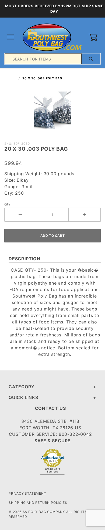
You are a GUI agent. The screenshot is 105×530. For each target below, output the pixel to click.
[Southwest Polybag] (52, 37)
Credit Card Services (52, 470)
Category (21, 386)
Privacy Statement (27, 493)
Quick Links (23, 397)
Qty (7, 204)
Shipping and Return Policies (38, 503)
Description (24, 258)
